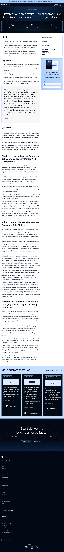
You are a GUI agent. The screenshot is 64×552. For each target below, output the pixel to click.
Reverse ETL (4, 494)
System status (5, 506)
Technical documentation (7, 523)
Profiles (43, 54)
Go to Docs (4, 513)
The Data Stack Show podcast (8, 532)
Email (44, 81)
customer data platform (7, 178)
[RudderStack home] (5, 4)
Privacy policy (4, 475)
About (3, 466)
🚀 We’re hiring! (5, 473)
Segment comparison (6, 530)
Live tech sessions (5, 521)
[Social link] (2, 460)
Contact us (4, 468)
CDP (35, 213)
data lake (13, 66)
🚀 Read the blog (49, 1)
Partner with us (5, 471)
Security (3, 503)
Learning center (5, 525)
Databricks (19, 45)
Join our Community (7, 539)
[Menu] (62, 4)
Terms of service (5, 477)
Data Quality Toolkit (6, 501)
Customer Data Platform (7, 488)
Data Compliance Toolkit (7, 499)
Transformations (45, 52)
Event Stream (45, 51)
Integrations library (5, 485)
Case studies (4, 527)
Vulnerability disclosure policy (8, 480)
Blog (2, 519)
